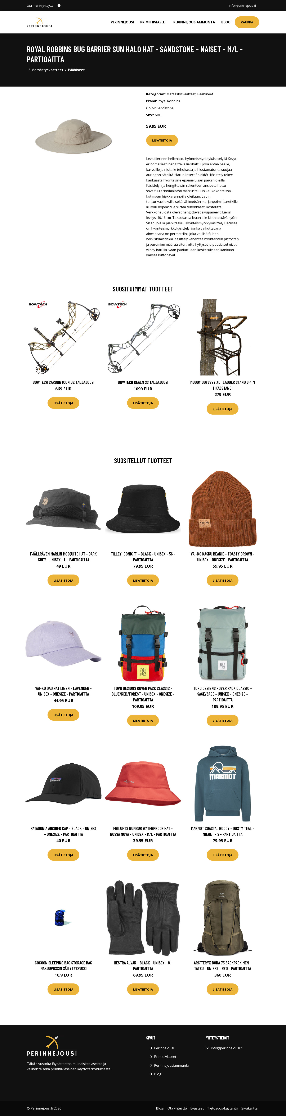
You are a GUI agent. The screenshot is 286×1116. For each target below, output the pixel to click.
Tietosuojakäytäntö (222, 1108)
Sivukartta (249, 1108)
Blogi (226, 22)
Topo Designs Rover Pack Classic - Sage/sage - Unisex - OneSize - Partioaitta (222, 694)
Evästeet (197, 1108)
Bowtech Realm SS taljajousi (143, 382)
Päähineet (76, 70)
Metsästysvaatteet (47, 70)
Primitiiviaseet (153, 22)
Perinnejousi (122, 22)
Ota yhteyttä (177, 1108)
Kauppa (247, 22)
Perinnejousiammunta (194, 22)
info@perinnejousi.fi (242, 6)
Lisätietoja (162, 140)
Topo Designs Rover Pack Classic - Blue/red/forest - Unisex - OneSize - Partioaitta (143, 694)
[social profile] (59, 6)
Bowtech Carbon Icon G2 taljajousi (63, 382)
